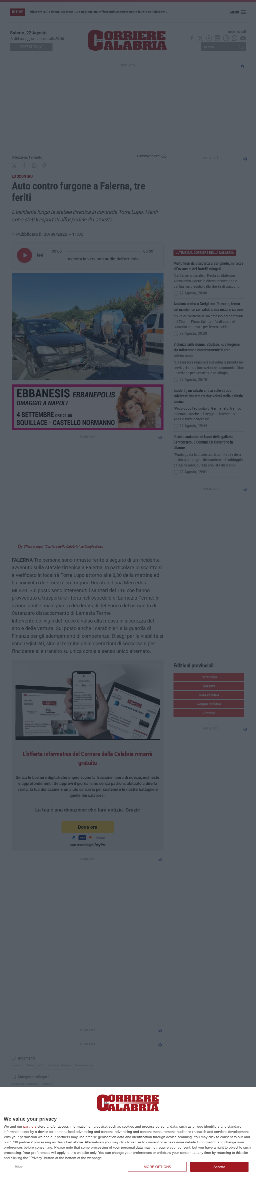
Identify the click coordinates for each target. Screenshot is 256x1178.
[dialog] (128, 1132)
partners (29, 1126)
